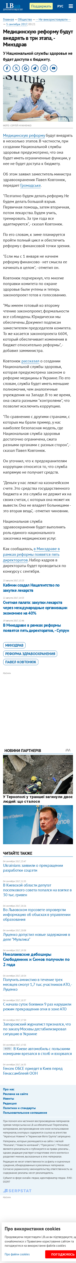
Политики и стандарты (19, 1108)
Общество (25, 19)
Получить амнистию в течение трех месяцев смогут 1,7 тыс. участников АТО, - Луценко (37, 984)
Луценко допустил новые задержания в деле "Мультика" (36, 937)
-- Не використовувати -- (53, 19)
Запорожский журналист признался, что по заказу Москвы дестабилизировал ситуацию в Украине (37, 1028)
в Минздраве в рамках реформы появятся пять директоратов (31, 554)
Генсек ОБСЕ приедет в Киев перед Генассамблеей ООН (32, 1071)
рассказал (30, 361)
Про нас (8, 1089)
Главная (8, 19)
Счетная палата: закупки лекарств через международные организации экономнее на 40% (35, 608)
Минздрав (14, 645)
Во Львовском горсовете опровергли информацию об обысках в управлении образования (36, 914)
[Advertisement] (38, 705)
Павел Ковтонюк (20, 662)
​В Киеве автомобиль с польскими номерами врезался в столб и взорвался (37, 1051)
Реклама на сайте (15, 1094)
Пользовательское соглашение (25, 1113)
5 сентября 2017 (16, 24)
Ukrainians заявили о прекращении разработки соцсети (33, 868)
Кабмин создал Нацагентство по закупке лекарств (31, 587)
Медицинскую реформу (24, 135)
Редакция (10, 1103)
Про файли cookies (17, 1254)
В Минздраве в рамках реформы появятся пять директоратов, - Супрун (36, 627)
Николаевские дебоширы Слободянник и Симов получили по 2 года (36, 959)
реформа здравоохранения (30, 653)
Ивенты (8, 1098)
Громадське (30, 185)
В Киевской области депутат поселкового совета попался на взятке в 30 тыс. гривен (37, 889)
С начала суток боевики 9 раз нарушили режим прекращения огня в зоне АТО (37, 1007)
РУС (60, 6)
